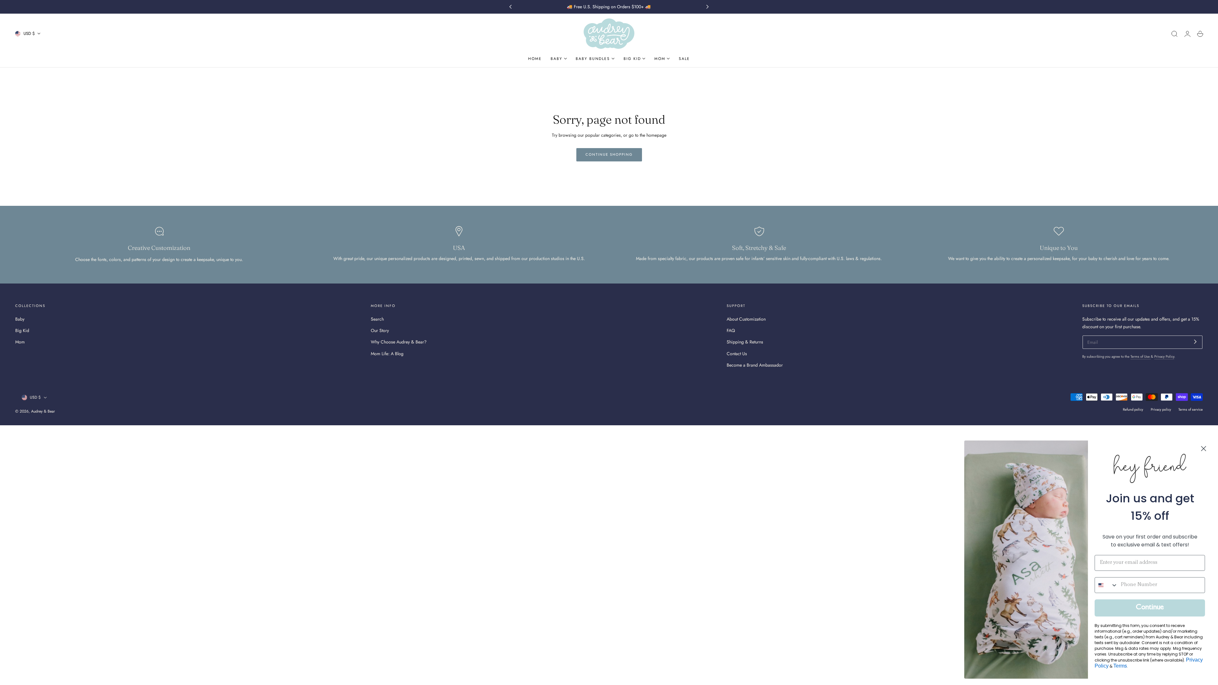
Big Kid (22, 330)
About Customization (746, 319)
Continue (1150, 608)
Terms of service (1190, 409)
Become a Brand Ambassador (755, 365)
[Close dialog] (1203, 448)
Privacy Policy (1164, 356)
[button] (1174, 34)
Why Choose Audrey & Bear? (399, 342)
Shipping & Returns (745, 342)
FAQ (731, 330)
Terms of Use (1140, 356)
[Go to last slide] (510, 7)
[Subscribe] (1195, 341)
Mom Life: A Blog (387, 353)
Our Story (380, 330)
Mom (20, 342)
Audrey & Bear (43, 411)
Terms (1120, 666)
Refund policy (1133, 409)
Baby (19, 319)
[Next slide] (707, 7)
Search (377, 319)
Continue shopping (609, 154)
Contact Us (737, 353)
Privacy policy (1161, 409)
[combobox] (1106, 585)
